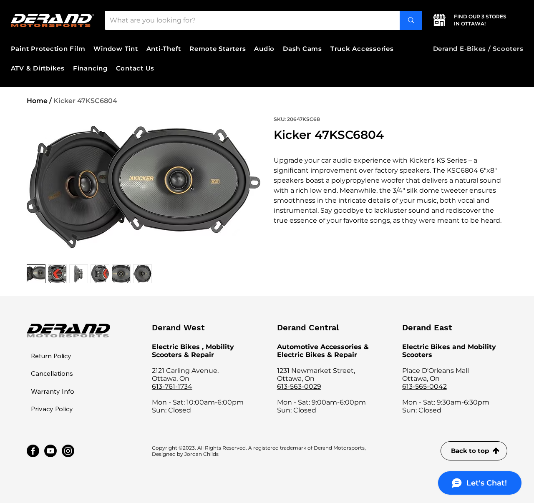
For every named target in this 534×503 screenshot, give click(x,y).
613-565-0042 (424, 386)
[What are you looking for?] (411, 20)
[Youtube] (50, 451)
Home (37, 101)
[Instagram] (68, 451)
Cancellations (52, 373)
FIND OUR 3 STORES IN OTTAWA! (480, 20)
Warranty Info (52, 391)
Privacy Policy (52, 409)
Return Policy (51, 356)
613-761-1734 (172, 386)
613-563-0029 (299, 386)
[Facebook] (33, 451)
